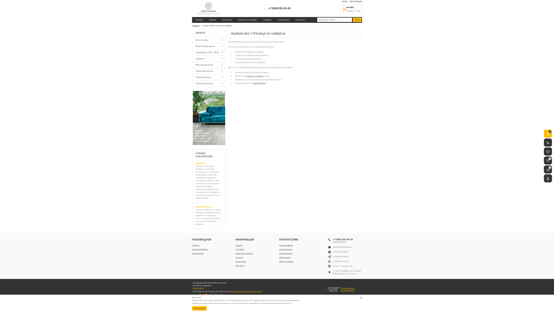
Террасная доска (204, 83)
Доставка (227, 19)
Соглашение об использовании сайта (246, 291)
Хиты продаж (198, 253)
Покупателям (288, 239)
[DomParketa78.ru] (208, 7)
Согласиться (199, 308)
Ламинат (199, 58)
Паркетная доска (204, 71)
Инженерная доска (205, 46)
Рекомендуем (201, 239)
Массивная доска (204, 65)
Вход (344, 1)
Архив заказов (285, 249)
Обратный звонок (340, 242)
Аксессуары (201, 40)
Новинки (195, 245)
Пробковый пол (203, 77)
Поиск (357, 20)
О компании (283, 19)
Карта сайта (198, 288)
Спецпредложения (200, 249)
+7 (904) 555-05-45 (279, 8)
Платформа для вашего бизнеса (348, 289)
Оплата (212, 19)
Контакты (300, 19)
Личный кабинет (286, 245)
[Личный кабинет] (548, 178)
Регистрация (356, 1)
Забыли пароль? (286, 261)
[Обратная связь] (548, 152)
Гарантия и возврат (247, 19)
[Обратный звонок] (548, 143)
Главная (199, 19)
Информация (245, 239)
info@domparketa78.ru (342, 247)
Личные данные (286, 253)
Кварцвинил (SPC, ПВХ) (207, 52)
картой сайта (259, 83)
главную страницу (255, 76)
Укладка (267, 19)
